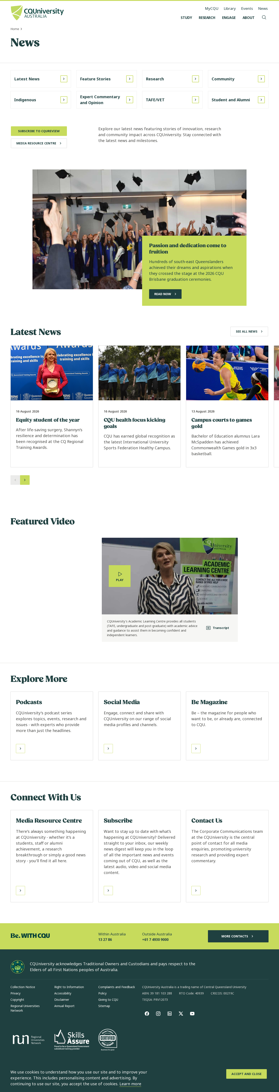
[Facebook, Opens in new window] (147, 1013)
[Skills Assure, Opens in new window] (71, 1040)
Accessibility (62, 993)
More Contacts (234, 936)
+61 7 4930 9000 (155, 939)
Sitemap (104, 1006)
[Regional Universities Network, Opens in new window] (27, 1040)
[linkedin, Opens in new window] (169, 1013)
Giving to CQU (108, 999)
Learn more (130, 1083)
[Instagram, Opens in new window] (158, 1013)
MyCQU (211, 8)
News (263, 8)
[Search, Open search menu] (264, 17)
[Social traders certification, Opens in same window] (107, 1040)
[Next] (25, 480)
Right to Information (69, 987)
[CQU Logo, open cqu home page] (37, 13)
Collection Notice (22, 987)
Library (230, 8)
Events (247, 8)
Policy (102, 993)
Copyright (17, 999)
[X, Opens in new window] (181, 1013)
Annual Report (64, 1006)
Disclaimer (61, 999)
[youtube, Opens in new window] (192, 1013)
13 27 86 (105, 939)
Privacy (15, 993)
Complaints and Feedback (116, 987)
